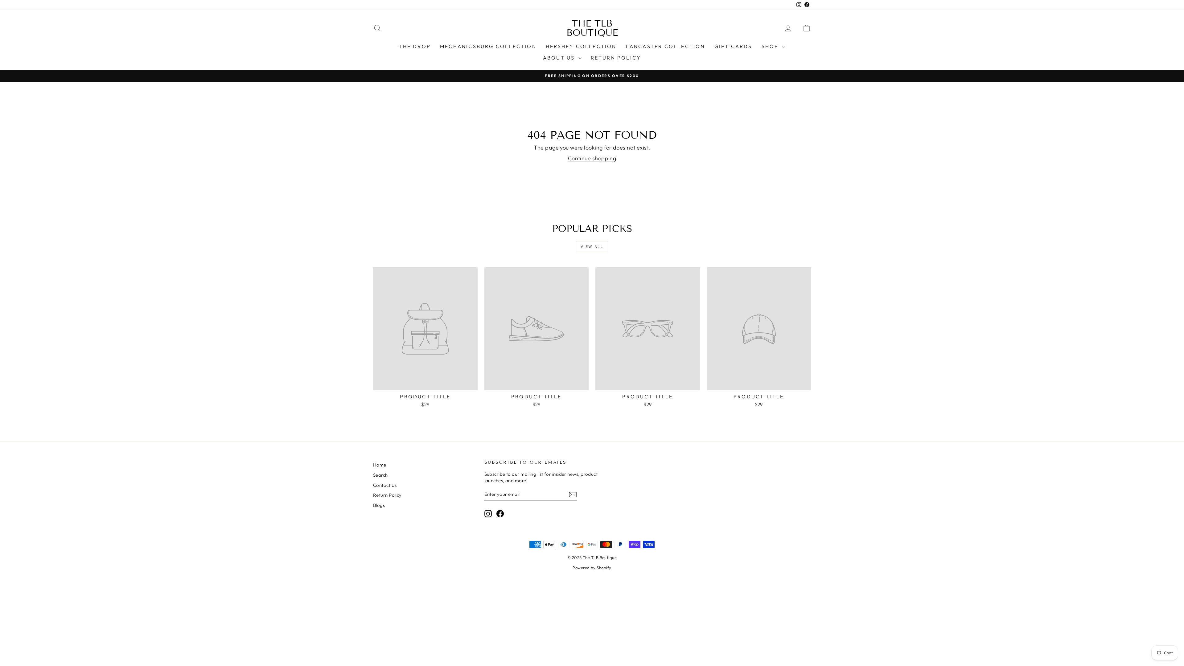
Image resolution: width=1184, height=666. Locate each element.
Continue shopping (592, 158)
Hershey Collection (581, 46)
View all (592, 246)
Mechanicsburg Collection (488, 46)
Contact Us (385, 485)
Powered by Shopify (592, 567)
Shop (771, 46)
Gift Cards (733, 46)
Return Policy (616, 58)
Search (380, 475)
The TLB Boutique (592, 28)
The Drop (415, 46)
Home (379, 465)
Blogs (379, 505)
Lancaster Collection (665, 46)
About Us (560, 58)
